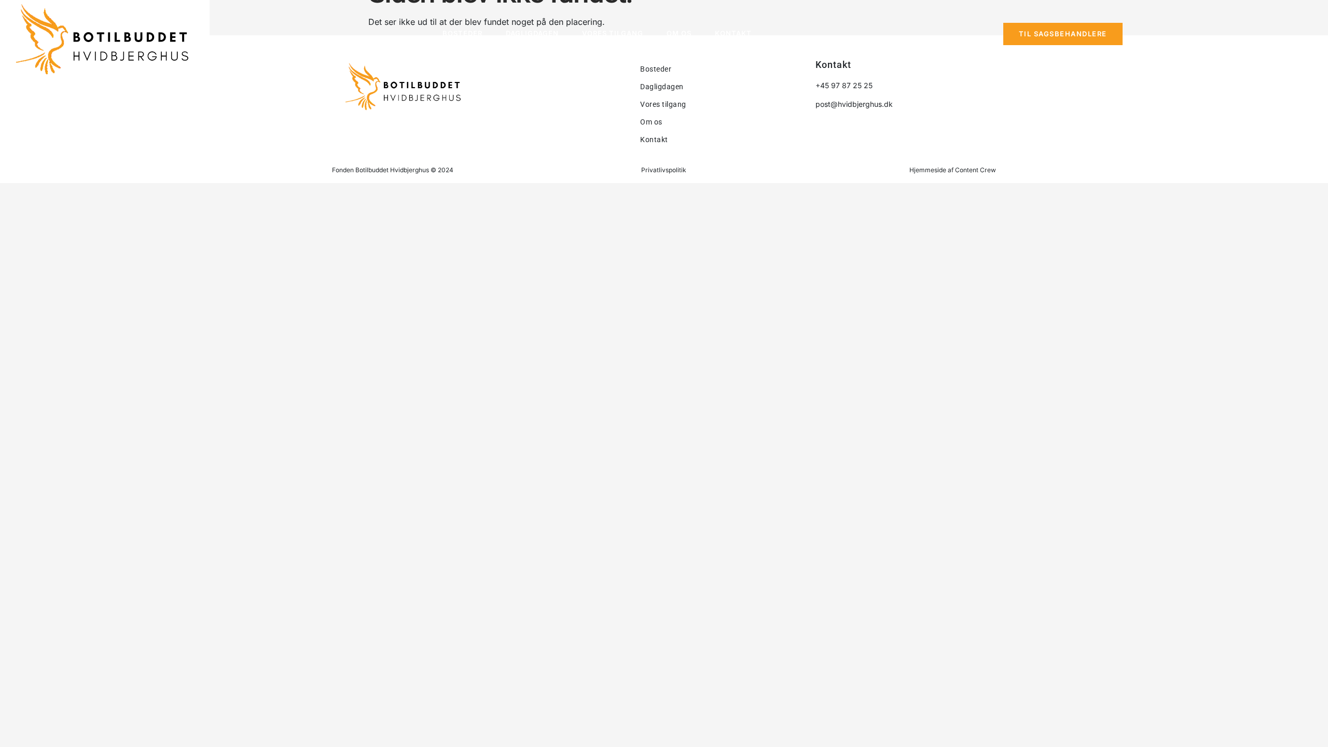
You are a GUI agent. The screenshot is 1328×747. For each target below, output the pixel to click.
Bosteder (462, 33)
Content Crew (975, 170)
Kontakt (733, 33)
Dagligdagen (532, 33)
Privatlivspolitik (663, 170)
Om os (679, 33)
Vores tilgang (612, 33)
